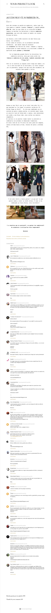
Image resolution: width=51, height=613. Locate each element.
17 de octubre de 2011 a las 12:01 (20, 359)
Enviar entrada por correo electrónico (20, 236)
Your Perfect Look (22, 3)
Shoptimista (13, 468)
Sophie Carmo (13, 535)
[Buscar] (44, 3)
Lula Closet (12, 293)
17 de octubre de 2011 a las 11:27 (24, 352)
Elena (11, 369)
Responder (13, 253)
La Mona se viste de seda (16, 424)
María (11, 412)
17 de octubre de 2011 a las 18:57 (21, 459)
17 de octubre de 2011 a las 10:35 (25, 331)
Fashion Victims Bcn (15, 451)
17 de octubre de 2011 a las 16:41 (28, 431)
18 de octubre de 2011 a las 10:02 (20, 493)
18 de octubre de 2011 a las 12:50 (20, 506)
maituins (12, 275)
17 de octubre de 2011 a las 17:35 (20, 441)
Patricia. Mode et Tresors (16, 341)
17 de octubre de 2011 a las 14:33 (28, 423)
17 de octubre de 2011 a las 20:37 (22, 468)
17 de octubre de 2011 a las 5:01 (19, 245)
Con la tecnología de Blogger (27, 608)
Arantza (12, 506)
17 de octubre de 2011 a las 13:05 (24, 382)
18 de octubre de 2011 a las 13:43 (24, 516)
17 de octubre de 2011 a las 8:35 (20, 275)
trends (24, 238)
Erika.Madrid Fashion (15, 476)
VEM (11, 245)
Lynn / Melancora (14, 256)
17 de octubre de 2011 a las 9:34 (23, 283)
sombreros (19, 238)
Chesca (12, 441)
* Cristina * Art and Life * (15, 316)
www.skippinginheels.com (16, 436)
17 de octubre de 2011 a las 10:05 (22, 293)
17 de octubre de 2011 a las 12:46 (19, 369)
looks (12, 238)
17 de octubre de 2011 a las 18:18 (26, 451)
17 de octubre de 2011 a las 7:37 (24, 256)
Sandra (11, 359)
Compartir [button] (8, 236)
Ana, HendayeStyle (14, 402)
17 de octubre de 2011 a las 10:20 (23, 302)
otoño (15, 238)
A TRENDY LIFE (14, 352)
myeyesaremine (14, 382)
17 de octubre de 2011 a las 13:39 (19, 412)
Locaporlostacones (14, 331)
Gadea (11, 525)
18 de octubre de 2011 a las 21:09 (21, 543)
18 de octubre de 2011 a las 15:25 (20, 525)
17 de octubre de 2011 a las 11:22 (28, 341)
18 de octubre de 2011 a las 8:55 (20, 486)
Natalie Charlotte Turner (15, 431)
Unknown (12, 266)
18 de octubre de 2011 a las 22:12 (20, 554)
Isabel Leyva (13, 302)
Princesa (12, 486)
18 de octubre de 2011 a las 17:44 (23, 535)
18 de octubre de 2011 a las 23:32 (25, 564)
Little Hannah (13, 283)
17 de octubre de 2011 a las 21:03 (26, 476)
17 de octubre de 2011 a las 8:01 (21, 266)
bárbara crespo (13, 516)
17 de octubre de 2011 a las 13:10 (25, 402)
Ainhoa (12, 554)
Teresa (11, 493)
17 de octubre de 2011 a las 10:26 (28, 316)
